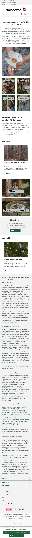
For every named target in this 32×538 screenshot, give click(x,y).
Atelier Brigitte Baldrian (19, 407)
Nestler (7, 421)
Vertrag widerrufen (7, 504)
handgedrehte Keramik (12, 450)
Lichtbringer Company (18, 419)
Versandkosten (6, 516)
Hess (8, 414)
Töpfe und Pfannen (15, 336)
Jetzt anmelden (15, 230)
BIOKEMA (4, 409)
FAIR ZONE (15, 412)
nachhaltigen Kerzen (18, 384)
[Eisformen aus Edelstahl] (16, 153)
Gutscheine (6, 374)
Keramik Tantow (9, 416)
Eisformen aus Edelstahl (12, 163)
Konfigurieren (25, 532)
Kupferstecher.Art (6, 419)
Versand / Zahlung (6, 492)
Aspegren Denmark (7, 407)
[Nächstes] (30, 160)
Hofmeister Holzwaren (17, 414)
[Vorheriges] (2, 160)
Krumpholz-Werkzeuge (13, 418)
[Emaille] (8, 85)
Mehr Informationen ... (22, 529)
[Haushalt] (23, 85)
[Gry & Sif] (8, 103)
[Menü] (3, 14)
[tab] (11, 74)
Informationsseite (8, 431)
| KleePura (17, 416)
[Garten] (23, 103)
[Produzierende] (16, 207)
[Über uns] (16, 188)
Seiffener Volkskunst (24, 421)
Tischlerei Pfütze (10, 423)
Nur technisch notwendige (11, 532)
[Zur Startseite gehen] (16, 9)
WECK (17, 423)
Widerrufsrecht (6, 501)
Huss (25, 414)
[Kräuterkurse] (16, 61)
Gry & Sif (18, 395)
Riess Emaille (14, 421)
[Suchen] (21, 14)
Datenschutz (5, 495)
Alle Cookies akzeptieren (16, 535)
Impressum (5, 489)
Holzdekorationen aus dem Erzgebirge (13, 449)
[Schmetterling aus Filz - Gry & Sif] (16, 249)
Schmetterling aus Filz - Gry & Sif (15, 259)
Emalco (9, 412)
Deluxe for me (14, 410)
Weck (11, 309)
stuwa (3, 423)
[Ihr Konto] (25, 14)
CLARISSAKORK (12, 409)
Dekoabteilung (7, 400)
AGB (3, 498)
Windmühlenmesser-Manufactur (10, 425)
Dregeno (21, 410)
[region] (16, 160)
